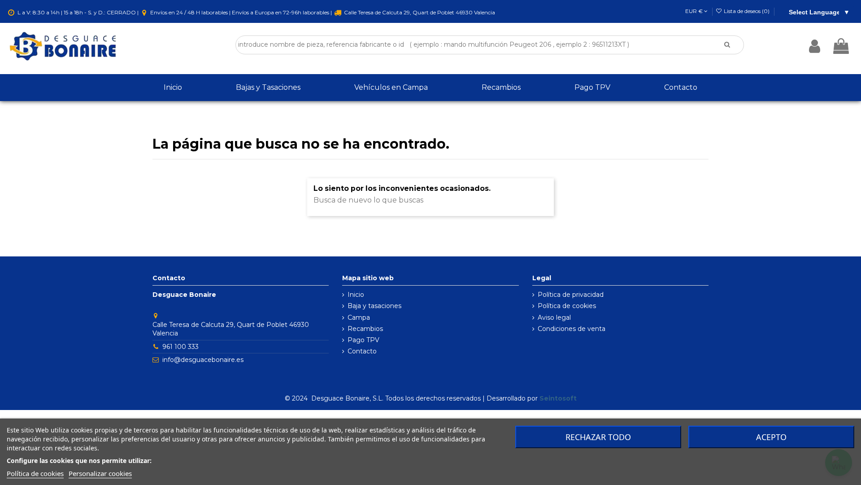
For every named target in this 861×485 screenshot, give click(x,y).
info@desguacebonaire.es (203, 360)
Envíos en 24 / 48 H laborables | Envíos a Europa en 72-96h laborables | (241, 12)
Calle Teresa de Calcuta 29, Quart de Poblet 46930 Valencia (419, 12)
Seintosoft (558, 398)
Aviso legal (554, 317)
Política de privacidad (571, 295)
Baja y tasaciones (374, 306)
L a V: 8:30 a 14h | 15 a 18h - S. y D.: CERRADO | (78, 12)
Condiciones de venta (571, 329)
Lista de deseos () (746, 11)
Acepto (771, 437)
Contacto (362, 351)
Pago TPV (363, 340)
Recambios (365, 329)
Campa (359, 317)
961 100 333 (180, 347)
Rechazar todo (598, 437)
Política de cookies (567, 306)
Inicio (356, 295)
